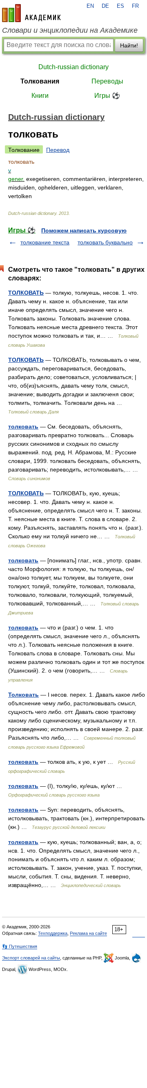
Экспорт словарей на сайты (31, 957)
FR (135, 6)
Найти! (129, 45)
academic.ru (31, 13)
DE (105, 6)
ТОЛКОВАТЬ (26, 292)
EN (90, 6)
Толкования (39, 81)
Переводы (107, 81)
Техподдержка (52, 933)
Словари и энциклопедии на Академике (70, 30)
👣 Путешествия (19, 946)
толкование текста (44, 242)
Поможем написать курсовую (84, 230)
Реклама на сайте (88, 933)
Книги (40, 95)
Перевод (57, 150)
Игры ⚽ (107, 95)
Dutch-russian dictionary (73, 66)
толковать (23, 426)
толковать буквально (105, 242)
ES (120, 6)
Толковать (23, 694)
